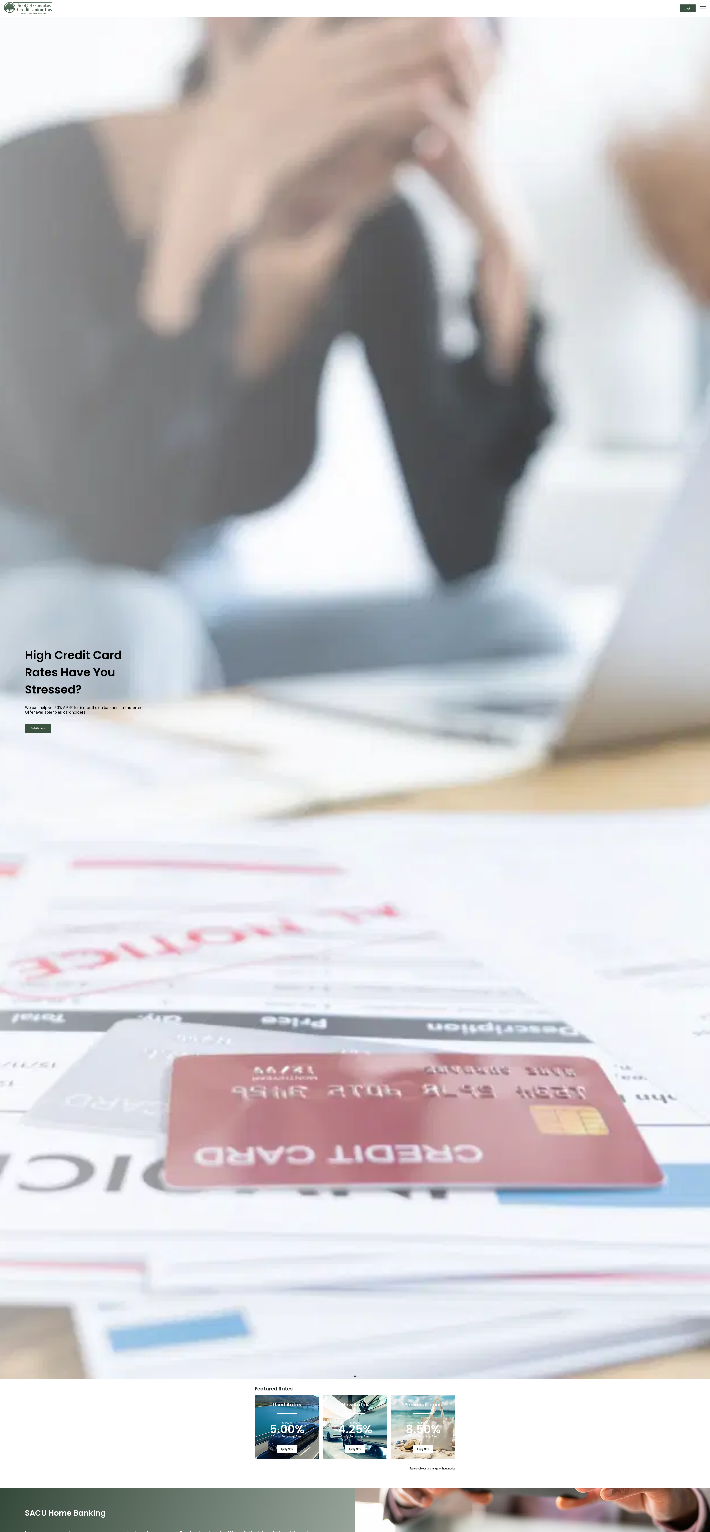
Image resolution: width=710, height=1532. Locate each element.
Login (688, 8)
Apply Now (287, 1449)
